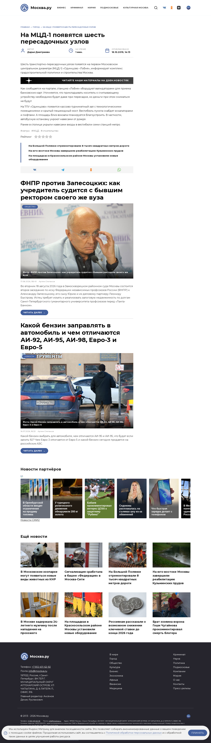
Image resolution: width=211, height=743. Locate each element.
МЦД (36, 130)
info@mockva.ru (38, 671)
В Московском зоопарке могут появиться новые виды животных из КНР (39, 575)
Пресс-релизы (181, 688)
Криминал (77, 7)
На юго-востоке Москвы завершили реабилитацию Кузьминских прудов (76, 150)
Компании (179, 671)
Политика (179, 663)
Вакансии (115, 684)
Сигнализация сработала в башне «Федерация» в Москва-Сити (83, 575)
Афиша (114, 680)
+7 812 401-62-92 (41, 667)
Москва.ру (41, 7)
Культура (115, 667)
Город (113, 658)
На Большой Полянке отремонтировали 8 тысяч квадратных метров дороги (79, 145)
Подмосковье (109, 7)
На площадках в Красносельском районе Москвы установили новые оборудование (83, 627)
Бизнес (61, 7)
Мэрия (92, 7)
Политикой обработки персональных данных (134, 732)
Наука (176, 658)
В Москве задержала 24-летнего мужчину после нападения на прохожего (39, 627)
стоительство (50, 130)
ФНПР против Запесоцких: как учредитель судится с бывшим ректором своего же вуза (72, 190)
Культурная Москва (135, 7)
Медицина (116, 688)
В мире (114, 654)
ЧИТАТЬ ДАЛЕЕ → (34, 312)
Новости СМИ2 (30, 520)
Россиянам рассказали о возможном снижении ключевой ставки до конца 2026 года (127, 627)
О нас (176, 680)
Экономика (116, 675)
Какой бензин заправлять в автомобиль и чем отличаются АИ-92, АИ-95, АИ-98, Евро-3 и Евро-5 (70, 336)
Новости (29, 356)
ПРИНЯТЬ (197, 732)
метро (26, 130)
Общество (30, 207)
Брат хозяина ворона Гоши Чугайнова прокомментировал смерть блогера (168, 627)
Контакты (178, 684)
